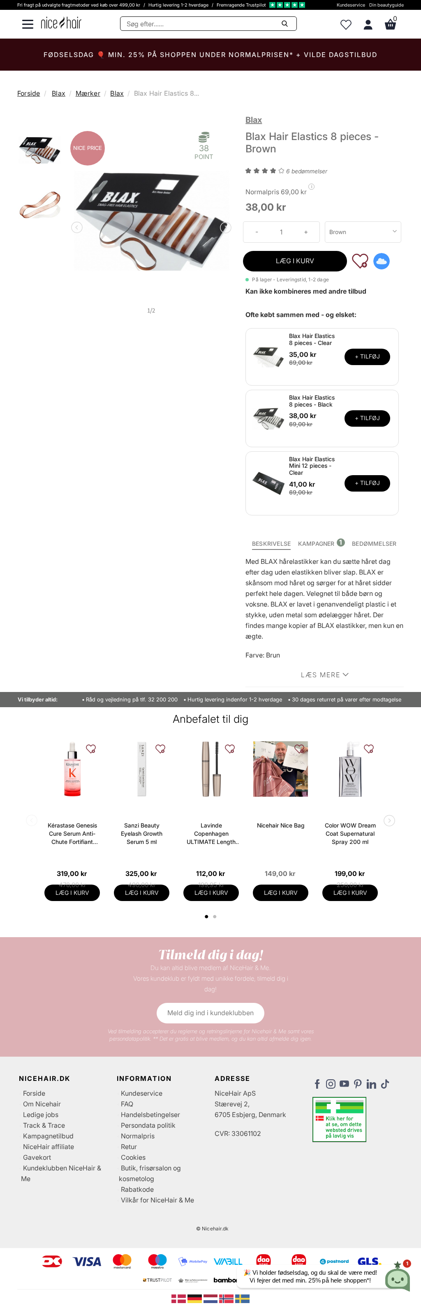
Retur (129, 1146)
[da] (179, 1298)
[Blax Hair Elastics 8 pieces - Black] (268, 418)
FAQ (127, 1104)
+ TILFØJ (367, 356)
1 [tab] (206, 917)
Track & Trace (44, 1125)
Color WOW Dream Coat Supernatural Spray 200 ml (350, 833)
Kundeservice (351, 5)
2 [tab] (216, 917)
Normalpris (138, 1136)
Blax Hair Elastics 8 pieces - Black (312, 401)
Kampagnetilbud (48, 1136)
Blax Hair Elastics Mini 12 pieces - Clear (312, 465)
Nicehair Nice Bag (281, 825)
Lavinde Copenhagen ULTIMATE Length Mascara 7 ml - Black (211, 834)
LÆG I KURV (295, 261)
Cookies (133, 1157)
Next (224, 228)
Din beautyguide (386, 5)
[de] (195, 1298)
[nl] (212, 1298)
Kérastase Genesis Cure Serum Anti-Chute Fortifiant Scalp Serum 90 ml (72, 834)
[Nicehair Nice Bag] (280, 769)
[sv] (242, 1298)
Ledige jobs (40, 1114)
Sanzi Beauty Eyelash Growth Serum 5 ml (141, 833)
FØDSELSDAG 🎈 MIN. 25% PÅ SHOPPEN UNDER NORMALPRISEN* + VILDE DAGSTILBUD (210, 55)
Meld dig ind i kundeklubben (210, 1013)
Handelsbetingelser (150, 1114)
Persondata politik (148, 1125)
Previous (78, 228)
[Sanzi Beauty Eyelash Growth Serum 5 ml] (141, 769)
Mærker (88, 93)
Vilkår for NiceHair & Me (157, 1200)
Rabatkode (137, 1189)
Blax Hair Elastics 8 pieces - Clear (312, 339)
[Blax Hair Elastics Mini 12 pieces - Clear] (268, 482)
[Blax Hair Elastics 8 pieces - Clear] (268, 356)
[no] (227, 1298)
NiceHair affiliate (48, 1146)
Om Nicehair (42, 1104)
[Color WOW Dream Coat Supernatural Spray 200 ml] (350, 769)
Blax (58, 93)
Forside (28, 93)
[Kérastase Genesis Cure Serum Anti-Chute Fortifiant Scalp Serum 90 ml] (72, 769)
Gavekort (37, 1157)
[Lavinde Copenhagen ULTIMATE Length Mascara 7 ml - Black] (211, 769)
